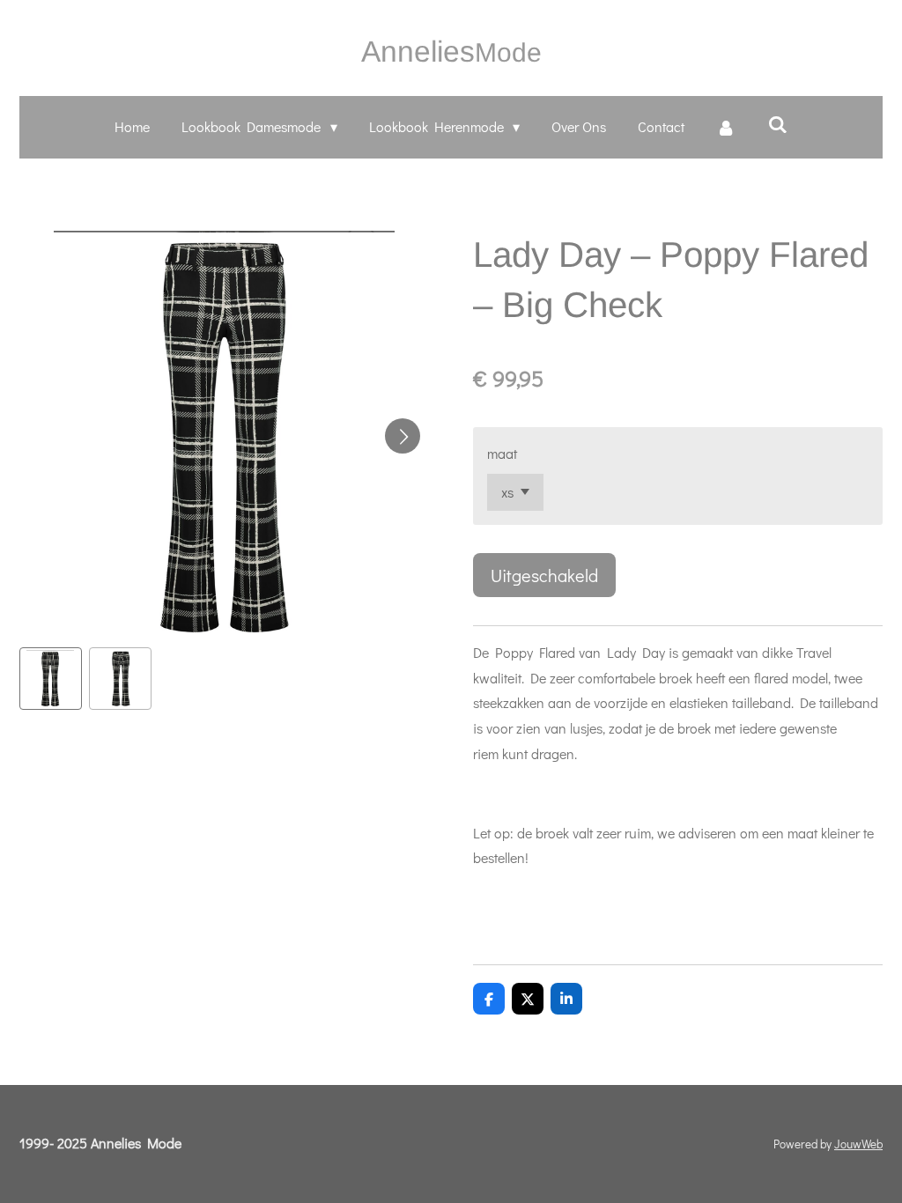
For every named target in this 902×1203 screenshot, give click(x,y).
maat (502, 453)
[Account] (726, 127)
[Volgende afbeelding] (402, 436)
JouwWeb (858, 1144)
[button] (50, 678)
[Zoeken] (777, 123)
